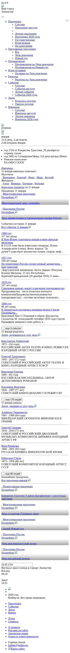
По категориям (23, 45)
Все (17, 52)
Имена (12, 612)
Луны (11, 618)
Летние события (24, 91)
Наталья (39, 183)
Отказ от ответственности (23, 636)
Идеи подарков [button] (17, 70)
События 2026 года (26, 94)
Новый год (21, 58)
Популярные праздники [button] (22, 49)
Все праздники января (14, 480)
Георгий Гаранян (11, 427)
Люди (11, 609)
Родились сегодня (25, 101)
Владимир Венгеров (13, 387)
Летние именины (25, 116)
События (13, 606)
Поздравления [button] (16, 61)
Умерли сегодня (24, 104)
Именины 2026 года (26, 119)
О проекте (14, 627)
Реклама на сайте (18, 630)
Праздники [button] (14, 21)
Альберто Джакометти (14, 412)
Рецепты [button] (13, 76)
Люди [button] (11, 97)
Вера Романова (10, 445)
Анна (6, 183)
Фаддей (49, 177)
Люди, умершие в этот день (17, 406)
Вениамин (9, 177)
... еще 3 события (12, 328)
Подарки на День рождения (31, 73)
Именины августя (25, 113)
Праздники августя (26, 27)
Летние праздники (26, 33)
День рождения (24, 55)
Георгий (21, 177)
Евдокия (27, 183)
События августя (25, 88)
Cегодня (20, 24)
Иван (31, 177)
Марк (40, 177)
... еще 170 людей (12, 399)
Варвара (16, 183)
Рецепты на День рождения (31, 79)
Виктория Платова (12, 371)
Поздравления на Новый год (31, 67)
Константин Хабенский (15, 341)
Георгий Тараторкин (13, 356)
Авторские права (18, 633)
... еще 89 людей (11, 473)
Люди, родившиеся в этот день (19, 335)
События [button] (13, 82)
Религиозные (22, 42)
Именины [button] (14, 107)
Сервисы (13, 621)
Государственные (25, 39)
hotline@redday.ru (18, 645)
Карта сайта (18, 648)
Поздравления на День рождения (34, 64)
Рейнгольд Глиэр (11, 458)
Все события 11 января (14, 227)
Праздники (14, 603)
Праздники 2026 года (27, 36)
